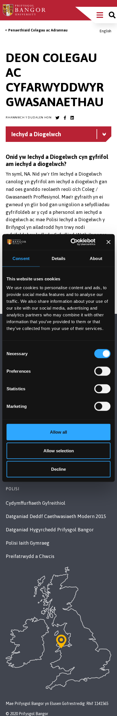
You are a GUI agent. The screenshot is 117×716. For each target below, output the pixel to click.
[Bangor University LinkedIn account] (72, 117)
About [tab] (96, 258)
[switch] (102, 371)
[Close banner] (108, 242)
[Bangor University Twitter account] (57, 117)
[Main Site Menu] (100, 15)
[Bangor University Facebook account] (64, 117)
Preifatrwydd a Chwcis (30, 556)
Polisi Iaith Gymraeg (27, 543)
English (105, 31)
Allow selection (58, 450)
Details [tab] (59, 258)
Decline (58, 469)
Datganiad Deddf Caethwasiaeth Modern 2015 (56, 516)
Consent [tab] (21, 258)
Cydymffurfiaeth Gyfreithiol (35, 503)
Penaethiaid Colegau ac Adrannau (38, 30)
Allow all (58, 432)
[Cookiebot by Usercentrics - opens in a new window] (72, 242)
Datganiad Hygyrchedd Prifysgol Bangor (50, 529)
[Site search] (112, 15)
